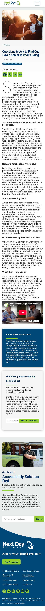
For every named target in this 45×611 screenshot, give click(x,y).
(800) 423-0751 (30, 554)
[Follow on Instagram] (13, 591)
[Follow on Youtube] (22, 591)
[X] (10, 74)
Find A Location (11, 562)
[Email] (20, 74)
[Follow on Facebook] (4, 591)
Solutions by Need (10, 580)
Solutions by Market (10, 584)
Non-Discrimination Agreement (15, 603)
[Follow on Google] (27, 591)
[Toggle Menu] (37, 3)
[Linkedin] (15, 74)
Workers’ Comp (29, 580)
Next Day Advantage (31, 571)
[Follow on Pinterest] (18, 591)
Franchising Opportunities (28, 576)
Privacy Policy (19, 601)
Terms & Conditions (8, 601)
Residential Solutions (11, 571)
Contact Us (27, 584)
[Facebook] (5, 74)
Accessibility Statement (32, 601)
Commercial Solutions (8, 576)
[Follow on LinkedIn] (9, 591)
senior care (30, 171)
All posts (7, 45)
